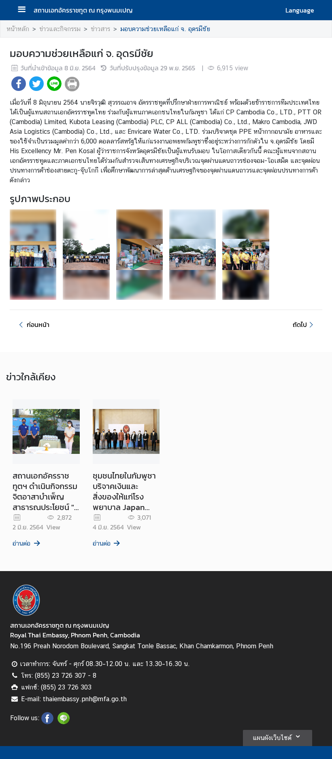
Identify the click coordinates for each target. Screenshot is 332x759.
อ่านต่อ (21, 543)
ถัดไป (300, 324)
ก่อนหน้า (38, 324)
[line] (63, 722)
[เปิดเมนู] (25, 10)
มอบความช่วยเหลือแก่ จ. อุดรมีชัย (165, 29)
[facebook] (47, 722)
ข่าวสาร (100, 29)
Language (299, 10)
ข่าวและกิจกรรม (60, 29)
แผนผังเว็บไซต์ (272, 738)
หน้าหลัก (17, 29)
